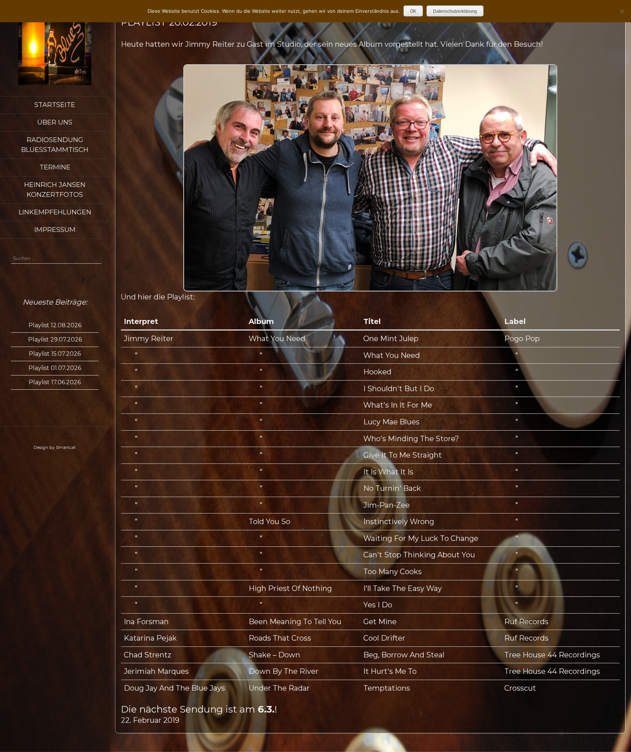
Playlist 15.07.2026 (55, 353)
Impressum (55, 230)
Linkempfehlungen (55, 212)
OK (413, 11)
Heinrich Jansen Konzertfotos (54, 190)
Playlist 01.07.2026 (54, 367)
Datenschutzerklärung (455, 11)
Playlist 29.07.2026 (55, 339)
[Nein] (622, 11)
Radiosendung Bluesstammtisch (54, 145)
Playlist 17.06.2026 (55, 382)
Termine (54, 167)
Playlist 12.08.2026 (54, 325)
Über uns (54, 122)
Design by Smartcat (55, 447)
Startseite (54, 105)
